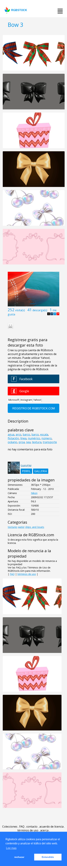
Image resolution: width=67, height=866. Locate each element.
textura (36, 442)
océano (12, 442)
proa (22, 442)
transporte (50, 442)
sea (28, 442)
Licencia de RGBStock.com (31, 534)
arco (18, 434)
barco (26, 434)
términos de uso (26, 574)
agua (11, 434)
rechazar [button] (19, 857)
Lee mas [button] (11, 848)
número (46, 438)
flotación (13, 438)
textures (12, 527)
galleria (40, 471)
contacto (31, 826)
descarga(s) (39, 310)
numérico (34, 438)
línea (23, 438)
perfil (26, 471)
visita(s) (20, 310)
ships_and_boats (34, 527)
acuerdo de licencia (51, 826)
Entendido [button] (48, 857)
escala (44, 434)
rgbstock (19, 10)
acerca (44, 830)
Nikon (34, 493)
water (21, 527)
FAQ (12, 574)
